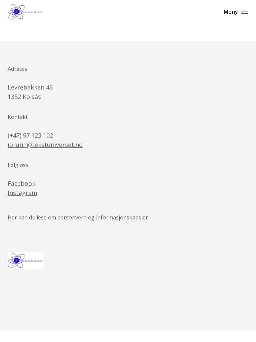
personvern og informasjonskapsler (102, 217)
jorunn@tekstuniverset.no (45, 145)
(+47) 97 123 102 (30, 135)
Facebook (21, 183)
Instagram (22, 193)
